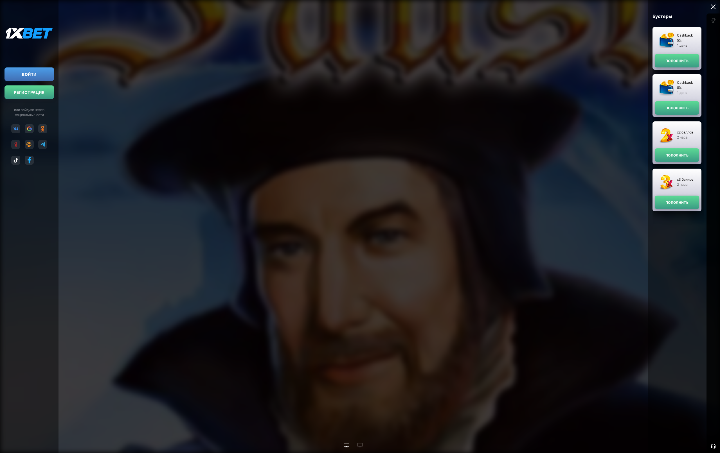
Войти (29, 74)
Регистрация (29, 92)
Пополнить (676, 61)
